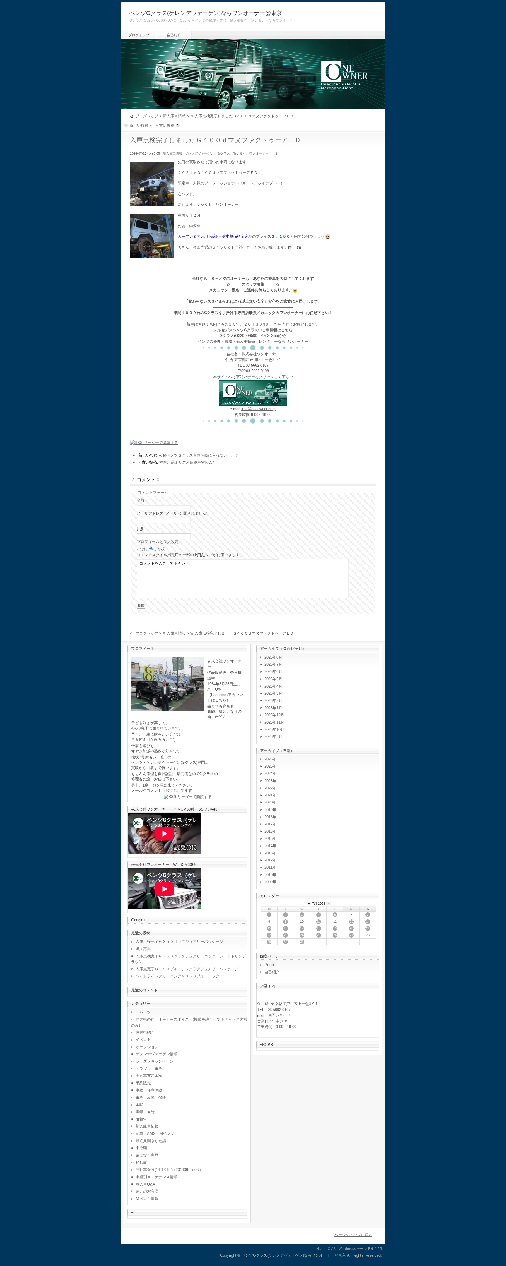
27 (351, 935)
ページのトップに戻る (353, 1235)
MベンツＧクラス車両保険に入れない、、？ (201, 455)
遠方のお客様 (147, 1191)
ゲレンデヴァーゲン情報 (156, 1054)
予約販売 (143, 1083)
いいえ (160, 549)
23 (285, 935)
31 (302, 941)
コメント (190, 555)
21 (368, 928)
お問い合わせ (279, 1015)
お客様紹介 (145, 1032)
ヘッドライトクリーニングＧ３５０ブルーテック (177, 976)
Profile (269, 964)
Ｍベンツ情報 (147, 1198)
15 (269, 928)
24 (302, 935)
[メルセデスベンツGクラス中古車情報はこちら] (253, 403)
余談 (139, 1104)
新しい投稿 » (140, 125)
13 (351, 921)
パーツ (143, 1012)
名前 (140, 500)
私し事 (141, 1162)
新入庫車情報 (174, 116)
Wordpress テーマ (353, 1249)
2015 (268, 838)
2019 (268, 810)
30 (285, 941)
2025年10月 (274, 729)
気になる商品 (147, 1155)
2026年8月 (273, 657)
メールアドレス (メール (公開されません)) (172, 513)
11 (318, 921)
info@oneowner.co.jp (258, 409)
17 (302, 928)
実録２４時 (145, 1112)
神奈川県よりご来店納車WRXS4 (187, 462)
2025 (268, 766)
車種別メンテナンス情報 (156, 1177)
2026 (268, 759)
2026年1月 (273, 708)
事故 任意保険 (149, 1090)
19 (335, 928)
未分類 (141, 1148)
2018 (268, 817)
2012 (268, 860)
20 (351, 928)
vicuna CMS (326, 1249)
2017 (268, 824)
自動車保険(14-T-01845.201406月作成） (169, 1169)
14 (368, 921)
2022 (268, 788)
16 (285, 928)
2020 (268, 802)
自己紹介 (174, 35)
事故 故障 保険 (151, 1097)
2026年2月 (273, 700)
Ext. (371, 1249)
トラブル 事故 (149, 1068)
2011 (268, 867)
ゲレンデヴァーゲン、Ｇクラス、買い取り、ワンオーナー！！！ (231, 153)
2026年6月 (273, 671)
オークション (147, 1047)
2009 (268, 882)
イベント (143, 1039)
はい (145, 549)
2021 (268, 795)
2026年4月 (273, 686)
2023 (268, 781)
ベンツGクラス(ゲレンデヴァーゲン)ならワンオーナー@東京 (205, 13)
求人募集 (145, 949)
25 (318, 935)
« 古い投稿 (165, 125)
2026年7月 (273, 664)
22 (269, 935)
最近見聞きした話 (151, 1141)
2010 (268, 875)
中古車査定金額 (149, 1075)
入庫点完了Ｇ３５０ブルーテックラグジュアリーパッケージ (187, 969)
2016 (268, 831)
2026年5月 (273, 679)
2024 (268, 773)
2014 (268, 846)
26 (335, 935)
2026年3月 (273, 693)
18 (318, 928)
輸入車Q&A (145, 1184)
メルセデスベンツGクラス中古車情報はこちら (253, 330)
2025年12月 (274, 715)
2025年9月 (273, 736)
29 (269, 941)
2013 (268, 853)
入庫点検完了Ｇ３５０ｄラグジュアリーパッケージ (179, 941)
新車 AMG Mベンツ (157, 1133)
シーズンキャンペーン (155, 1061)
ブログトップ (138, 35)
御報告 (141, 1119)
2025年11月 (274, 722)
